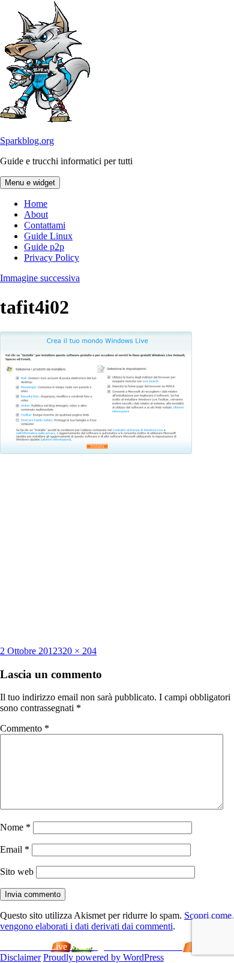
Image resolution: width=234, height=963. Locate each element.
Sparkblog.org (27, 141)
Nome (15, 827)
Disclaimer (20, 957)
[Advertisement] (117, 550)
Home (35, 203)
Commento (24, 728)
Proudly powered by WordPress (103, 957)
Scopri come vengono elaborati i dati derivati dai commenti (116, 920)
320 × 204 (77, 651)
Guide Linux (48, 236)
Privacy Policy (51, 257)
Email (14, 849)
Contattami (44, 225)
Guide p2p (44, 247)
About (36, 214)
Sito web (17, 871)
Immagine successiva (40, 278)
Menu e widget (30, 182)
